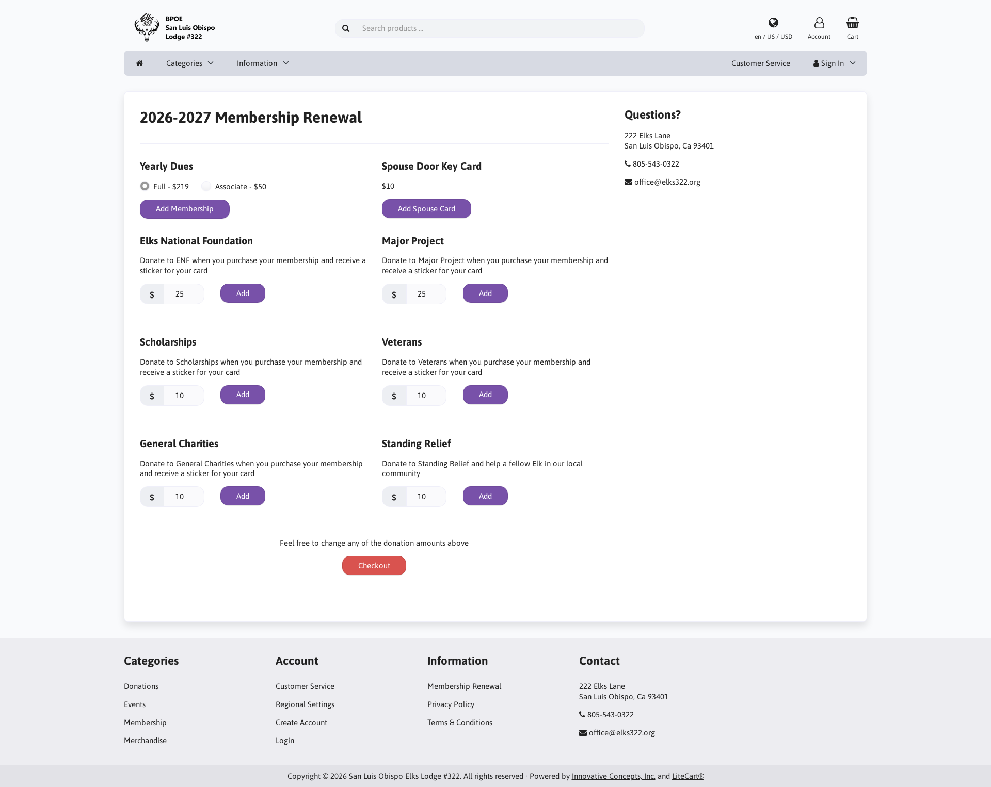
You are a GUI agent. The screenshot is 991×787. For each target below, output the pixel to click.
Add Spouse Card (426, 208)
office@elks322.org (667, 181)
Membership (145, 722)
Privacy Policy (450, 704)
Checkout (374, 565)
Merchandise (145, 740)
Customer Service (760, 63)
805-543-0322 (656, 163)
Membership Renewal (464, 686)
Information (257, 63)
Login (285, 740)
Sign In (831, 63)
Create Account (301, 722)
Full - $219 (171, 186)
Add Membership (185, 208)
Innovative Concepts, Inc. (614, 776)
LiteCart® (688, 776)
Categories (184, 63)
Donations (141, 686)
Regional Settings (305, 704)
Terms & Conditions (459, 722)
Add (242, 293)
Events (135, 704)
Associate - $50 (240, 186)
